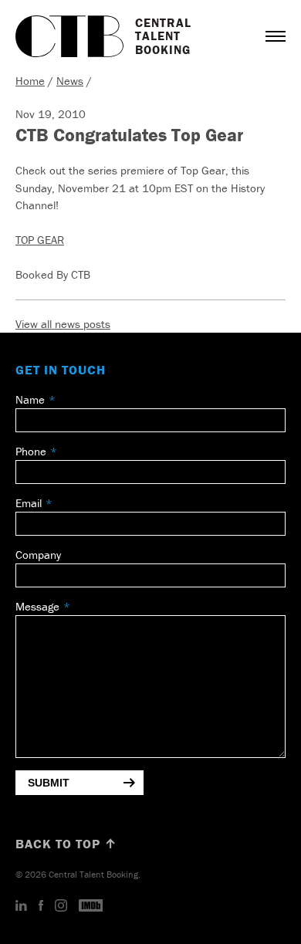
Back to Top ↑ (66, 843)
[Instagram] (61, 906)
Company (38, 554)
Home (30, 80)
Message (37, 606)
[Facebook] (41, 906)
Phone (30, 451)
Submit (48, 783)
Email (28, 503)
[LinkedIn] (21, 906)
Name (30, 399)
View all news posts (62, 323)
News (69, 80)
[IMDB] (91, 906)
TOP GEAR (39, 239)
